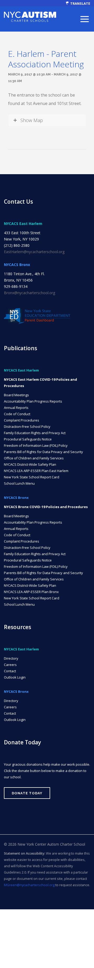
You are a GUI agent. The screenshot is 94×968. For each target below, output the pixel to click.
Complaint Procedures (21, 420)
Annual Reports (16, 407)
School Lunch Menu (19, 483)
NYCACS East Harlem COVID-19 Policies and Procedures (40, 382)
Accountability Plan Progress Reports (33, 401)
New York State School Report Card (31, 477)
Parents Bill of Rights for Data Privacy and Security (43, 451)
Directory (11, 658)
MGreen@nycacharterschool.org (29, 885)
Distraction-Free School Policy (27, 426)
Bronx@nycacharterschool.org (29, 292)
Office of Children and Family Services (34, 458)
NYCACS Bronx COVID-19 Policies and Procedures (46, 506)
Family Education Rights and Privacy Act (35, 432)
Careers (10, 664)
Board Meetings (16, 395)
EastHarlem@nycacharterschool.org (34, 251)
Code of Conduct (17, 414)
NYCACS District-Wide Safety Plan (30, 464)
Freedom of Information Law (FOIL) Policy (36, 445)
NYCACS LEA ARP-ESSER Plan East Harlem (36, 470)
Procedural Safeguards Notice (28, 439)
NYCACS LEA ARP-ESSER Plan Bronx (31, 591)
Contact (10, 671)
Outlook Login (15, 677)
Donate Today (27, 793)
